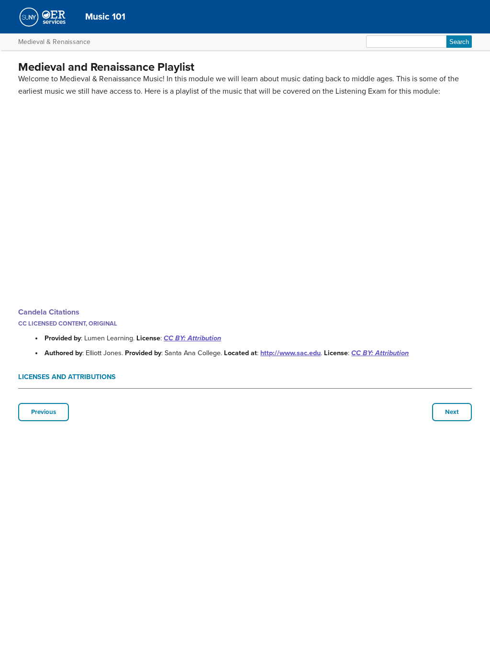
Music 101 (105, 16)
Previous (43, 412)
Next (452, 412)
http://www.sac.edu (290, 353)
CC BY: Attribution (192, 338)
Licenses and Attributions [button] (67, 377)
